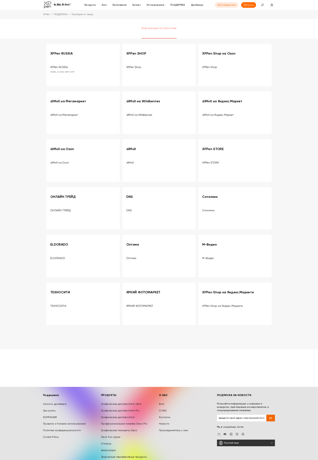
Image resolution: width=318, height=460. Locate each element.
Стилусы (106, 443)
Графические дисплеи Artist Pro (120, 410)
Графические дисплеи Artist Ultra (121, 403)
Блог (161, 403)
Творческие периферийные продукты (124, 456)
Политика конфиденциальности (62, 430)
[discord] (225, 433)
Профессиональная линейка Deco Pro (124, 423)
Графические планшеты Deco (119, 430)
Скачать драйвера (55, 403)
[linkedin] (237, 433)
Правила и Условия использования (64, 423)
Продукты (90, 5)
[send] (270, 418)
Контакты (164, 417)
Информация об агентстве (158, 28)
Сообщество (228, 5)
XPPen (46, 14)
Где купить (49, 410)
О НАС (163, 410)
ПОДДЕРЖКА (61, 14)
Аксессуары (108, 450)
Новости (164, 423)
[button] (262, 5)
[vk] (231, 433)
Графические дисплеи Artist (118, 417)
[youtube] (219, 433)
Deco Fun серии (110, 436)
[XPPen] (57, 5)
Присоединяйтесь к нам (173, 430)
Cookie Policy (51, 436)
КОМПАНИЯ (50, 417)
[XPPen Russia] (243, 433)
